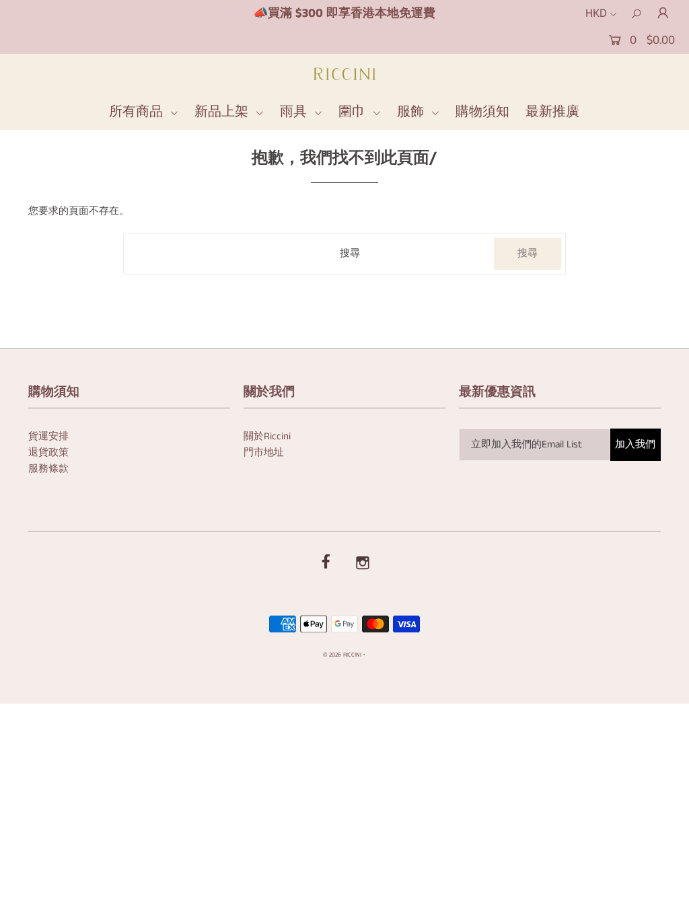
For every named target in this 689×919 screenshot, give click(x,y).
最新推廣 (552, 112)
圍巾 (353, 112)
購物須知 (482, 112)
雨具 (295, 112)
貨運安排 (48, 436)
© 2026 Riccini (342, 655)
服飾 (412, 112)
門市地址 (264, 452)
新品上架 (223, 112)
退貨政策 (48, 452)
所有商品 (138, 112)
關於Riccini (267, 436)
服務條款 (48, 469)
